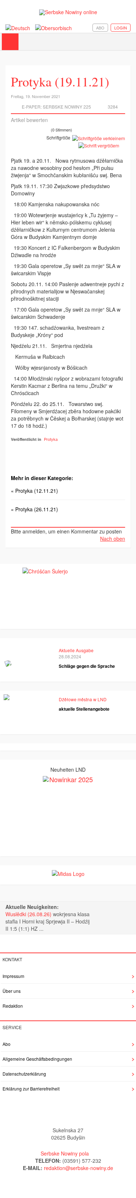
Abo (100, 28)
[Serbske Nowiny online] (68, 12)
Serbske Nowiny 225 (67, 106)
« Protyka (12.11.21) (34, 490)
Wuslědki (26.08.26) (29, 914)
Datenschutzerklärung (24, 1074)
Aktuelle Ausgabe (76, 650)
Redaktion (13, 1006)
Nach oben (112, 538)
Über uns (12, 991)
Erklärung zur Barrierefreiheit (31, 1088)
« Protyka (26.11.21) (34, 509)
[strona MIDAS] (68, 872)
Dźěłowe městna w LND (83, 699)
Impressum (13, 976)
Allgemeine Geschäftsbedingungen (37, 1059)
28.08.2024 (70, 656)
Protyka (51, 439)
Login (120, 28)
